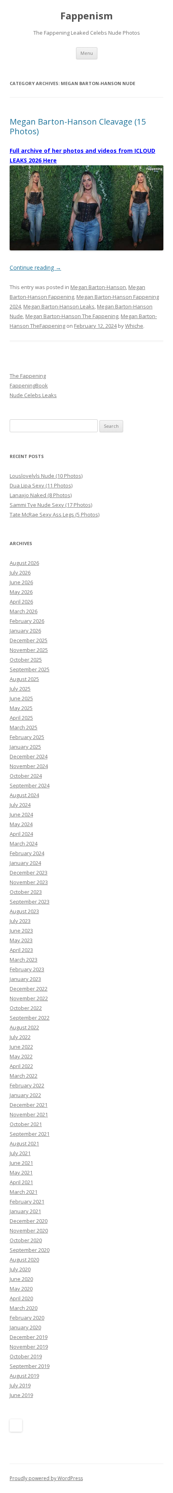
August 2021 (24, 1143)
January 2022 (25, 1095)
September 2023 (29, 901)
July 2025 (20, 688)
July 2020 (20, 1269)
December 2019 (28, 1337)
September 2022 (29, 1017)
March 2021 (23, 1191)
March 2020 (23, 1308)
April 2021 (21, 1182)
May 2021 (21, 1172)
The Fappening (28, 375)
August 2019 (24, 1375)
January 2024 (25, 862)
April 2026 (21, 601)
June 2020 (21, 1279)
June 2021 (21, 1162)
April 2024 (21, 833)
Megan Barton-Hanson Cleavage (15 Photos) (78, 126)
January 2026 (25, 630)
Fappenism (86, 16)
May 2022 (21, 1056)
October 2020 (26, 1240)
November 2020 (29, 1230)
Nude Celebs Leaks (33, 395)
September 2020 (29, 1250)
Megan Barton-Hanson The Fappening (71, 316)
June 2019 (21, 1395)
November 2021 (29, 1114)
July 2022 (20, 1037)
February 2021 (27, 1201)
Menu (86, 53)
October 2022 (26, 1008)
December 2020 (28, 1220)
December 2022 (28, 988)
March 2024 (23, 843)
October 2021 (26, 1124)
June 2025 (21, 698)
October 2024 (26, 775)
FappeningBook (29, 385)
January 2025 (25, 746)
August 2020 (24, 1259)
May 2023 (21, 940)
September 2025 (29, 669)
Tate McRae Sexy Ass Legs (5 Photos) (54, 514)
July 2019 (20, 1385)
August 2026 (24, 562)
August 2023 (24, 911)
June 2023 (21, 930)
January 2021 (25, 1211)
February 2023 (27, 969)
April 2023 (21, 950)
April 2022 (21, 1066)
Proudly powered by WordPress (46, 1478)
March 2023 (23, 959)
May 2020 (21, 1288)
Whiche (134, 325)
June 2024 (21, 814)
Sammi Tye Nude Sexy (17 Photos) (51, 504)
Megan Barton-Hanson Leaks (59, 306)
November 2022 (29, 998)
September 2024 (29, 785)
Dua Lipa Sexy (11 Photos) (41, 485)
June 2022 (21, 1046)
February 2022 (27, 1085)
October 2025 (26, 659)
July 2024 (20, 804)
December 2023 (28, 872)
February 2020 (27, 1317)
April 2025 (21, 717)
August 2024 (24, 795)
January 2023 (25, 979)
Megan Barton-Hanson (98, 287)
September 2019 (29, 1366)
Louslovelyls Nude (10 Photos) (46, 475)
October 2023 (26, 891)
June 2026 (21, 582)
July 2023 (20, 921)
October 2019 (26, 1356)
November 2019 (29, 1346)
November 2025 (29, 650)
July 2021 (20, 1153)
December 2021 (28, 1104)
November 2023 (29, 882)
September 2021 (29, 1133)
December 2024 (28, 756)
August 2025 (24, 679)
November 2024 (29, 766)
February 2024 (27, 853)
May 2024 (21, 824)
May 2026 (21, 592)
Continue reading (35, 267)
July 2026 (20, 572)
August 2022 (24, 1027)
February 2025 (27, 737)
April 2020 (21, 1298)
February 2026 (27, 621)
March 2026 (23, 611)
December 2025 (28, 640)
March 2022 (23, 1075)
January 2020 (25, 1327)
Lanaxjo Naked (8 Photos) (41, 495)
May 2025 (21, 708)
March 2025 (23, 727)
